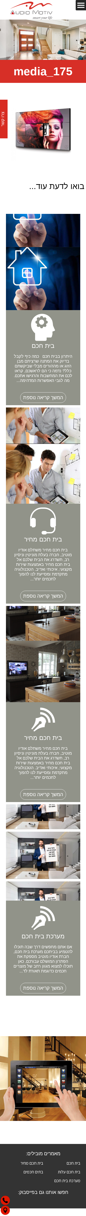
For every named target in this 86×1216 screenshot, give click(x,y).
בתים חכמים (33, 1172)
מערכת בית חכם (67, 1180)
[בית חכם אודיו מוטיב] (31, 10)
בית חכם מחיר (31, 1163)
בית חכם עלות (69, 1172)
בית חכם (73, 1163)
